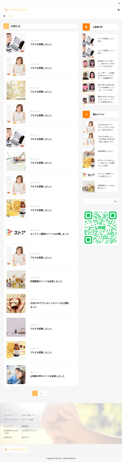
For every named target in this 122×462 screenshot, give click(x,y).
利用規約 (25, 426)
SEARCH (119, 3)
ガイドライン (9, 426)
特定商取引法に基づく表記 (11, 432)
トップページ (9, 415)
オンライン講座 (27, 419)
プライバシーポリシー (11, 421)
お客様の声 (8, 437)
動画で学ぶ (26, 437)
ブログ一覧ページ (28, 415)
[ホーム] (4, 16)
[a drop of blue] (15, 10)
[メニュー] (118, 9)
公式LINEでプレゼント (29, 432)
